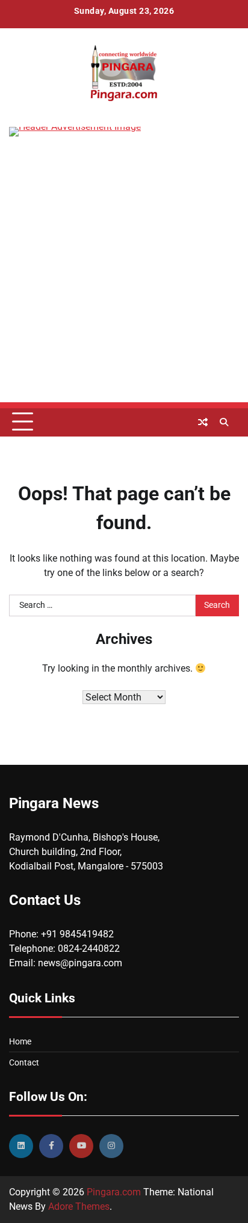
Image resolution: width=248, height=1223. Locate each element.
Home (20, 1041)
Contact (24, 1062)
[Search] (224, 422)
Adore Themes (79, 1206)
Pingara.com (114, 1192)
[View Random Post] (203, 422)
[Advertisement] (124, 278)
